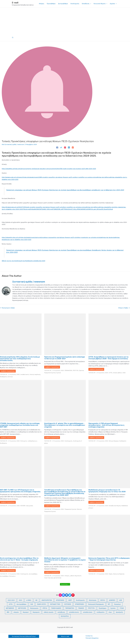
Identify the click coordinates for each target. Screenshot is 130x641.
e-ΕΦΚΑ (28, 600)
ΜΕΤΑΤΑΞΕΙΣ (22, 608)
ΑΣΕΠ (70, 600)
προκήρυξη (119, 612)
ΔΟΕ (120, 600)
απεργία (16, 612)
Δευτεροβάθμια (33, 574)
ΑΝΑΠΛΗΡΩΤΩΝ (47, 600)
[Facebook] (57, 147)
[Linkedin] (69, 147)
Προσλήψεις (102, 608)
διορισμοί (26, 612)
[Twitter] (61, 147)
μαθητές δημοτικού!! (75, 575)
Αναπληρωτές (68, 441)
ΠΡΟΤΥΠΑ (75, 370)
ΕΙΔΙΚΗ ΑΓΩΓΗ (41, 604)
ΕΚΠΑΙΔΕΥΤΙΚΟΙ (55, 604)
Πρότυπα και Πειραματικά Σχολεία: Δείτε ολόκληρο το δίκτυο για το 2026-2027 (64, 358)
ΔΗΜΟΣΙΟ (112, 600)
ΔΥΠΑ (110, 372)
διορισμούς (36, 612)
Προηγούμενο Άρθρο (7, 307)
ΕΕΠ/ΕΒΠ (23, 505)
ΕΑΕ (32, 604)
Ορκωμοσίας (29, 505)
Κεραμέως (117, 604)
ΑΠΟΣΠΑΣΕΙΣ (60, 600)
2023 (20, 600)
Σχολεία (58, 372)
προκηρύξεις (65, 616)
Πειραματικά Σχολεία (70, 509)
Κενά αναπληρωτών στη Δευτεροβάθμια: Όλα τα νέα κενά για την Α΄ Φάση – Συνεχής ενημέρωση (19, 559)
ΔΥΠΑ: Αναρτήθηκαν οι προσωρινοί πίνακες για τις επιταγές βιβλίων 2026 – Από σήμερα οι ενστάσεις (108, 358)
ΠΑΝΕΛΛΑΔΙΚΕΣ (56, 608)
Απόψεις (67, 575)
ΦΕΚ (8, 612)
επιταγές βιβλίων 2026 (119, 372)
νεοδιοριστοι (100, 612)
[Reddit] (73, 147)
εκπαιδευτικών (87, 612)
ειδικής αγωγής (48, 612)
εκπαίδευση (61, 612)
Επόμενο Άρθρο (124, 307)
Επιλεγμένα (24, 441)
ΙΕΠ (109, 604)
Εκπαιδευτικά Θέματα (115, 505)
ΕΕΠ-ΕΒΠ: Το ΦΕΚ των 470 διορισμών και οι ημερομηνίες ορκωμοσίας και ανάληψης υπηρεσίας (20, 491)
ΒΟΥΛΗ (102, 600)
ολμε (110, 612)
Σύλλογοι (10, 376)
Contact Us (89, 636)
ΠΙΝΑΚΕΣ (81, 608)
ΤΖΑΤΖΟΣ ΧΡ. (3, 374)
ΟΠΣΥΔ (45, 608)
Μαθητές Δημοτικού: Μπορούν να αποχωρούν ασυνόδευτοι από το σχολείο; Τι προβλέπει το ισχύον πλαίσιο (65, 560)
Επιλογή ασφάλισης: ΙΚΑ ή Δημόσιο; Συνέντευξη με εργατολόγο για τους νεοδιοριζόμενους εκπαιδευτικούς (20, 358)
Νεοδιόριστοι (3, 376)
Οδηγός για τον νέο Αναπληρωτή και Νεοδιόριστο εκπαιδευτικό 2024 (23, 261)
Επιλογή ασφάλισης (35, 374)
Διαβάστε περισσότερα (8, 371)
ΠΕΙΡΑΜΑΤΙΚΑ (68, 370)
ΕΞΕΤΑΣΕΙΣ (67, 604)
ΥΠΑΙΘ (122, 608)
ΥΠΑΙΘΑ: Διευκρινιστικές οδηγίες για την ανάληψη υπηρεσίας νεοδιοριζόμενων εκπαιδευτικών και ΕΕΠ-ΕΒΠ (20, 425)
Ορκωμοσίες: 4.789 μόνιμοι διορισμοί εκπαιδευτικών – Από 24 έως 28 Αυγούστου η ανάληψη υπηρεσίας (106, 425)
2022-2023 (11, 600)
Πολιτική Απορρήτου (92, 638)
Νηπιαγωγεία (34, 608)
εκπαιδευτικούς (25, 374)
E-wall (15, 2)
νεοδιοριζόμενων (32, 441)
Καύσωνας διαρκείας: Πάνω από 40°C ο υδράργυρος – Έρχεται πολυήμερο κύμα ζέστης (109, 559)
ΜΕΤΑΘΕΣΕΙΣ (10, 608)
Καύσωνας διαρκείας (118, 574)
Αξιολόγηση (92, 600)
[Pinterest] (65, 147)
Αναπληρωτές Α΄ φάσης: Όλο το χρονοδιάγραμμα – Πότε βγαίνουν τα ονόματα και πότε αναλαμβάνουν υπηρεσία (64, 425)
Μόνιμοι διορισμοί (114, 441)
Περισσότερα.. (64, 584)
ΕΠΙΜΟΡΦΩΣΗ (79, 604)
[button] (90, 3)
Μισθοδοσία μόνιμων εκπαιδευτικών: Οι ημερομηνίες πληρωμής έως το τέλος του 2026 (107, 491)
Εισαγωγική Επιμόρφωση (96, 604)
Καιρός (110, 574)
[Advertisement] (65, 20)
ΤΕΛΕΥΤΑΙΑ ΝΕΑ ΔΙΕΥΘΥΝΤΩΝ (52, 578)
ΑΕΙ (36, 600)
